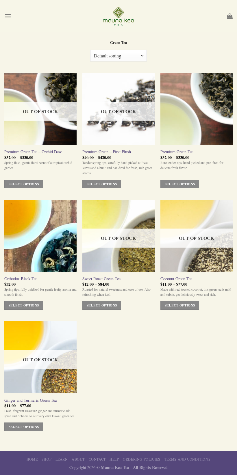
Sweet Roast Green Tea (101, 278)
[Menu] (7, 16)
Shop (46, 459)
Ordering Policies (141, 459)
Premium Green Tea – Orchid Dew (33, 151)
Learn (61, 459)
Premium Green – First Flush (106, 151)
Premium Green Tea (176, 151)
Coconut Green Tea (176, 278)
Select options (24, 184)
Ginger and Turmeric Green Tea (30, 400)
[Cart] (230, 16)
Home (32, 459)
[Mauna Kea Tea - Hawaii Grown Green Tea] (118, 16)
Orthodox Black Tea (20, 278)
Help (114, 459)
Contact (97, 459)
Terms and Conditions (187, 459)
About (78, 459)
